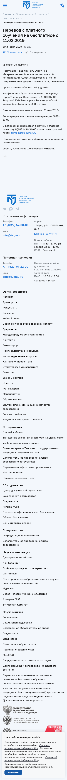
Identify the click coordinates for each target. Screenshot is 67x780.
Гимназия (8, 372)
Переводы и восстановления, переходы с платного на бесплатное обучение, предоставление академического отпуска (28, 679)
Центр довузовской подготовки (22, 490)
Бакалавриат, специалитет (19, 495)
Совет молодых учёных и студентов (25, 593)
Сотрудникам (12, 427)
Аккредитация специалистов (21, 535)
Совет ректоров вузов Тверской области (28, 323)
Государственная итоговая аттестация (27, 660)
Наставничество (13, 472)
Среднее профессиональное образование (29, 511)
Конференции (11, 562)
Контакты (9, 339)
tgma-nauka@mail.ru (23, 132)
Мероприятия (11, 393)
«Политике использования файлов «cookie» (27, 746)
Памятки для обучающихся (19, 643)
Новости (42, 14)
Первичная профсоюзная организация (27, 467)
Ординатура (10, 501)
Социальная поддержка (17, 622)
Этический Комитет (15, 604)
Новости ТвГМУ (11, 18)
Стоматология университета (20, 366)
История (8, 296)
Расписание (10, 616)
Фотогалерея (11, 388)
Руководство (10, 302)
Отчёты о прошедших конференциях (25, 568)
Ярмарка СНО (11, 599)
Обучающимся (13, 612)
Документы (10, 329)
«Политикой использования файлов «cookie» (30, 758)
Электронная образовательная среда (26, 627)
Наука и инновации (16, 552)
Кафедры (8, 312)
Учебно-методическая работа (21, 442)
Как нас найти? (43, 233)
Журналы (8, 588)
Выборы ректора (13, 377)
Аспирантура (11, 506)
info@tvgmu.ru (13, 235)
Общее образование (15, 517)
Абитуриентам (13, 485)
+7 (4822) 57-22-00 (15, 266)
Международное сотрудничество (23, 334)
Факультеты (10, 307)
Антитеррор (10, 345)
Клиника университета (17, 361)
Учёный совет (11, 318)
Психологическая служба (18, 477)
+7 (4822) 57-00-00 (16, 225)
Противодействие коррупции (21, 350)
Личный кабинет (13, 432)
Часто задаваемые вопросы (20, 356)
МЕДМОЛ (8, 654)
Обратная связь (12, 399)
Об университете (25, 14)
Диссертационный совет (18, 557)
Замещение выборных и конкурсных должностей (33, 437)
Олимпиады (10, 573)
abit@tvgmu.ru (13, 276)
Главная (7, 14)
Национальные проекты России (22, 419)
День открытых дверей (17, 522)
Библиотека (10, 638)
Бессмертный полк (14, 414)
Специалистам (13, 530)
